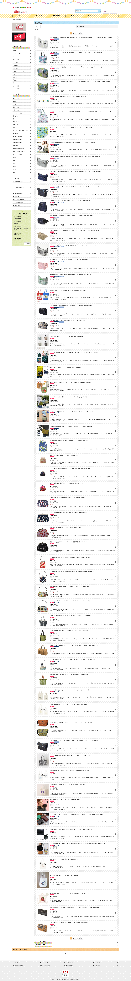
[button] (109, 16)
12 (79, 33)
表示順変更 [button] (81, 26)
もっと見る (26, 243)
